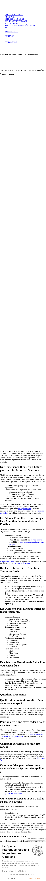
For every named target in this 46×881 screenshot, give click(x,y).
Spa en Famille (12, 23)
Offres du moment (14, 19)
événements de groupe (21, 563)
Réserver (10, 17)
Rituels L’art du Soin (16, 21)
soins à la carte (36, 540)
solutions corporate (7, 561)
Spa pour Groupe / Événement (20, 25)
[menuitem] (25, 15)
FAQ (6, 28)
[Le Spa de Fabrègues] (23, 6)
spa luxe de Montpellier (13, 793)
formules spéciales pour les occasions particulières (21, 735)
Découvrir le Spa (14, 15)
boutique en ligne (24, 509)
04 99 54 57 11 (11, 32)
